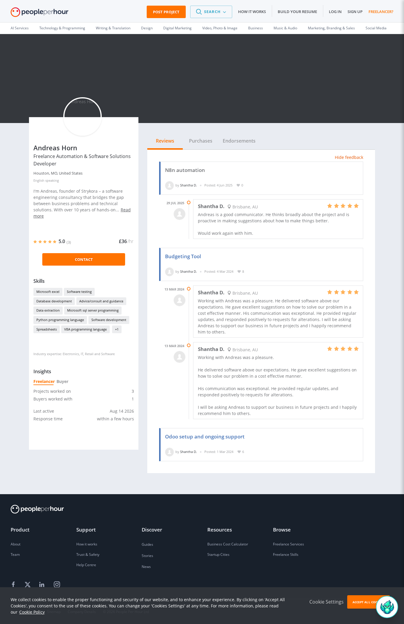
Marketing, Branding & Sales (331, 28)
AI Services (20, 28)
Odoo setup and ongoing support (205, 436)
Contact (84, 259)
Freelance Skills (285, 554)
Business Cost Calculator (227, 544)
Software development (108, 319)
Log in (335, 11)
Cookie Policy (32, 612)
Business (255, 28)
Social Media (376, 28)
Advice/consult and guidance (101, 301)
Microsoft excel (47, 291)
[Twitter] (28, 584)
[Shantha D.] (169, 185)
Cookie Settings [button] (326, 602)
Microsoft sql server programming (93, 310)
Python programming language (60, 319)
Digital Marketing (177, 28)
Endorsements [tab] (239, 141)
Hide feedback (349, 157)
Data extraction (48, 310)
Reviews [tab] (165, 141)
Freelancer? (381, 11)
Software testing (79, 291)
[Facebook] (14, 584)
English (38, 180)
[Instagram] (57, 584)
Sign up (355, 11)
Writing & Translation (113, 28)
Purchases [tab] (200, 141)
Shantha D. (188, 185)
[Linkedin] (42, 584)
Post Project (166, 12)
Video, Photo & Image (219, 28)
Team (15, 554)
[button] (211, 12)
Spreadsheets (46, 329)
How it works (252, 11)
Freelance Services (288, 544)
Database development (54, 301)
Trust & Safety (87, 554)
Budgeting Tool (183, 256)
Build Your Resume (297, 11)
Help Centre (86, 564)
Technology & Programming (62, 28)
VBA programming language (85, 329)
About (15, 544)
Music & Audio (285, 28)
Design (147, 28)
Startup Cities (218, 554)
